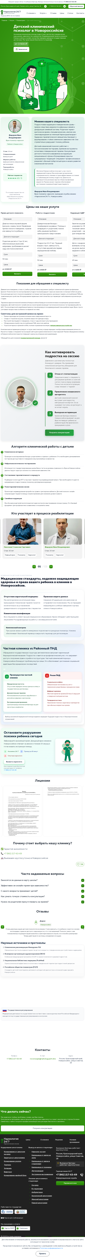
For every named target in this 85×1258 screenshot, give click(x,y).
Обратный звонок (76, 6)
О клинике (44, 1140)
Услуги (11, 20)
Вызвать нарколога (14, 762)
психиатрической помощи (30, 338)
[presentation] (2, 927)
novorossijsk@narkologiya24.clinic (43, 1059)
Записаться (22, 49)
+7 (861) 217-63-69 (69, 1)
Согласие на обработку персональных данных (68, 1236)
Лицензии (59, 1140)
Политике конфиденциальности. (51, 1248)
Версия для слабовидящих (13, 1218)
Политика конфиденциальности (36, 1236)
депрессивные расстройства (61, 325)
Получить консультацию (59, 433)
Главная (4, 20)
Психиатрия (20, 20)
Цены (28, 1140)
